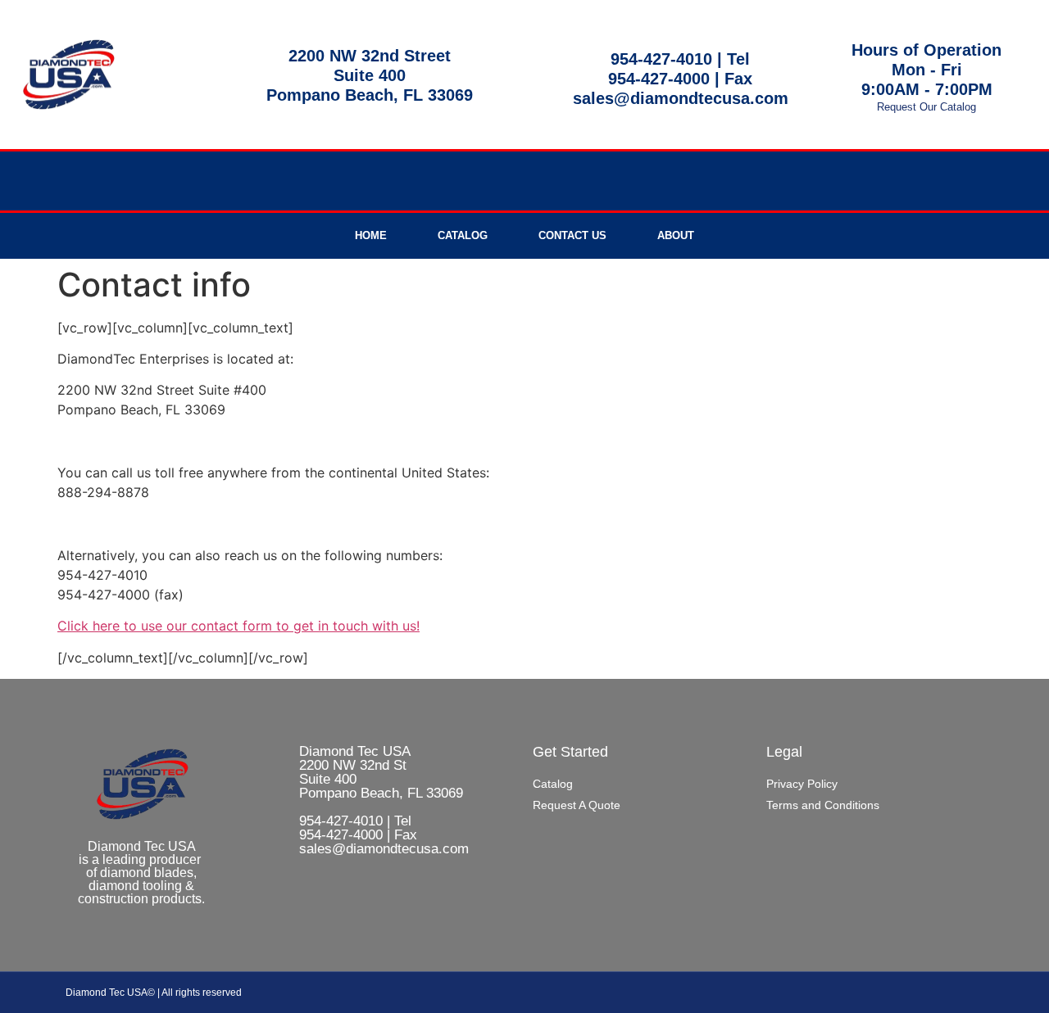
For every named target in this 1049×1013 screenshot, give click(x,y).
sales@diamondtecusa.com (680, 98)
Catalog (463, 235)
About (675, 235)
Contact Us (572, 235)
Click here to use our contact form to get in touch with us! (238, 625)
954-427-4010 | (669, 59)
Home (371, 235)
